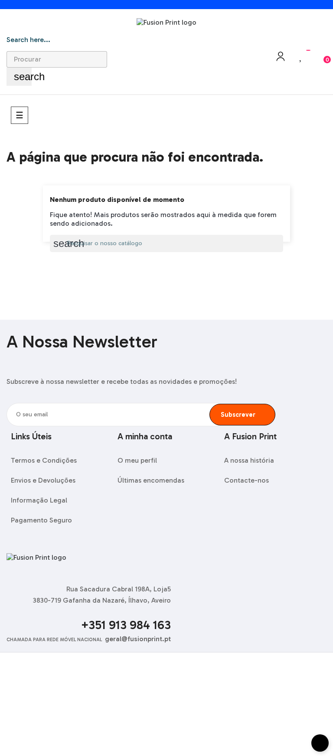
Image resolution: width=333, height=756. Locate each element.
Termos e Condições (44, 460)
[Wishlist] (300, 56)
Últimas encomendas (151, 480)
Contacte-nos (246, 480)
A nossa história (249, 460)
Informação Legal (39, 500)
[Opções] (280, 59)
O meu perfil (137, 460)
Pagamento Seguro (41, 520)
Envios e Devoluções (43, 480)
